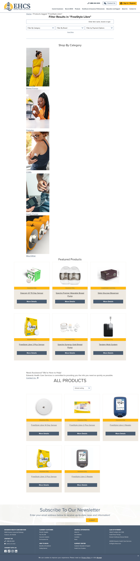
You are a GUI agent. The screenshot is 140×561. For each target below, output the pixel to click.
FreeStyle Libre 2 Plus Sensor (82, 425)
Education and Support (113, 9)
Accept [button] (99, 558)
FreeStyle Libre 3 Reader (82, 476)
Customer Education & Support (82, 546)
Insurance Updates (44, 537)
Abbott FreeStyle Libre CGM (116, 532)
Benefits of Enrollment (45, 546)
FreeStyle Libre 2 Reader (120, 425)
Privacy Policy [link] (86, 558)
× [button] (138, 555)
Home (29, 14)
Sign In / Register (129, 3)
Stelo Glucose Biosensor (108, 293)
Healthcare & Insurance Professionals (93, 9)
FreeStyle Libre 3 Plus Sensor (31, 344)
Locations (76, 537)
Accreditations (78, 534)
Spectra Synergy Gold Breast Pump (70, 346)
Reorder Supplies (43, 532)
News (75, 539)
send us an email (10, 543)
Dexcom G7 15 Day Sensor (31, 293)
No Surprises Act (43, 539)
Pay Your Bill (42, 534)
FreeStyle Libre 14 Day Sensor (44, 425)
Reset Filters (70, 32)
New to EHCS (69, 9)
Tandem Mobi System (108, 344)
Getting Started (43, 548)
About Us (125, 9)
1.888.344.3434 (94, 3)
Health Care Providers (80, 548)
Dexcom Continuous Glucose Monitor (119, 537)
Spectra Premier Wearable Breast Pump (70, 294)
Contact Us (111, 3)
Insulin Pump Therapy (115, 534)
